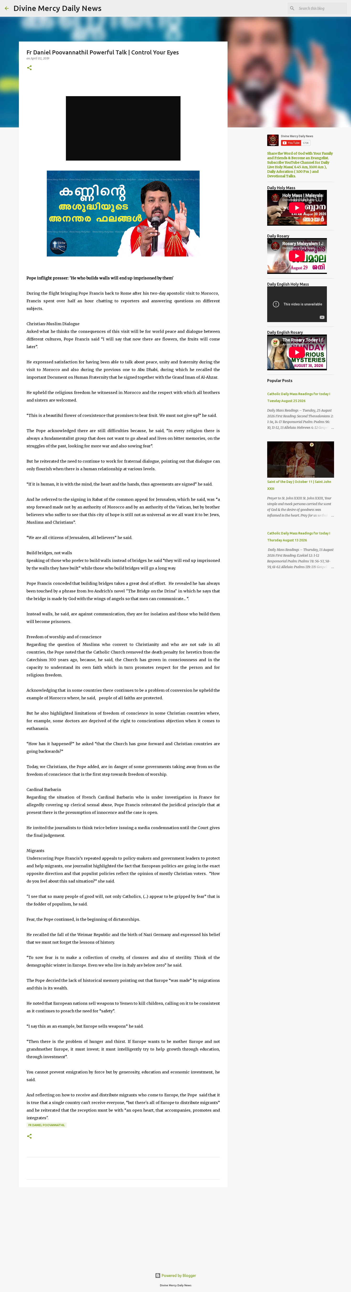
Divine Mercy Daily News (57, 8)
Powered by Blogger (178, 1275)
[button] (29, 68)
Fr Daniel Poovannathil (46, 1125)
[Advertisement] (123, 1227)
